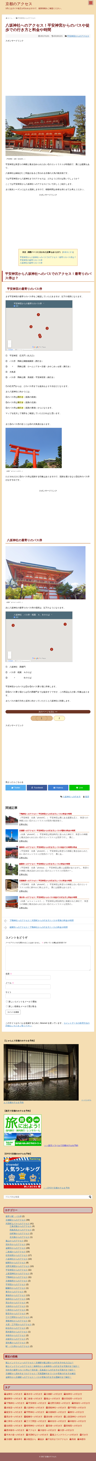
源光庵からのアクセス (16, 1343)
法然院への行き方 (14, 1426)
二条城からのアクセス (16, 1252)
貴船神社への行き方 (57, 1408)
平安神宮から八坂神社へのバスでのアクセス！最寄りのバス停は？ (48, 257)
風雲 (87, 797)
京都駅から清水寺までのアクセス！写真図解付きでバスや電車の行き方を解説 (41, 1374)
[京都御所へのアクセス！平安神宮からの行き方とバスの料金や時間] (12, 885)
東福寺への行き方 (82, 1403)
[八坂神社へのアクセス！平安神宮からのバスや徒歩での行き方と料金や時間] (58, 787)
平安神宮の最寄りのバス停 (31, 260)
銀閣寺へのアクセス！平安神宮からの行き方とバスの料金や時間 (44, 864)
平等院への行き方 (78, 1408)
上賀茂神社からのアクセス (18, 1274)
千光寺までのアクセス (58, 1439)
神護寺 (83, 1439)
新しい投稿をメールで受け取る (22, 1006)
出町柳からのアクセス (20, 1233)
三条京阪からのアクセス (21, 1226)
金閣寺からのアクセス (16, 1248)
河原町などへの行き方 (38, 1435)
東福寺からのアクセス (16, 1295)
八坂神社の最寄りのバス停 (31, 263)
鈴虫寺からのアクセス (16, 1328)
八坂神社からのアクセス (17, 1259)
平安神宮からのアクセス (78, 36)
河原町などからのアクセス (18, 1224)
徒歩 (42, 1439)
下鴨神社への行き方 (15, 1403)
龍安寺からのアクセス (16, 1314)
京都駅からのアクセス (16, 1220)
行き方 (85, 1435)
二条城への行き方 (34, 1399)
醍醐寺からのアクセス (16, 1288)
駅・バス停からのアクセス (18, 1346)
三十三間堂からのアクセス (18, 1317)
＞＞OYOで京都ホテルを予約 (56, 1188)
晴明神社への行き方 (35, 1426)
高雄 (74, 1439)
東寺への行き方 (77, 1412)
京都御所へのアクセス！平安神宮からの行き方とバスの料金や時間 (45, 881)
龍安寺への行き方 (14, 1412)
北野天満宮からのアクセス (18, 1266)
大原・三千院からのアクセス (19, 1324)
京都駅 (9, 1439)
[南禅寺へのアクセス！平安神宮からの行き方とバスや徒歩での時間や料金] (12, 852)
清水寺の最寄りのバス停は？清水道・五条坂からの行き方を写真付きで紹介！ (41, 1370)
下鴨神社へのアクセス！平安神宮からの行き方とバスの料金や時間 (45, 814)
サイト (9, 992)
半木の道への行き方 (15, 1435)
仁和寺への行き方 (14, 1421)
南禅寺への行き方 (74, 1394)
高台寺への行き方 (14, 1417)
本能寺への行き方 (78, 1421)
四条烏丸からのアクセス (21, 1230)
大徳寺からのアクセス (16, 1306)
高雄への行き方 (55, 1426)
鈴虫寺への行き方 (58, 1421)
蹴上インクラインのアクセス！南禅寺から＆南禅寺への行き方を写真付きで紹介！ (43, 1366)
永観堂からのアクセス (16, 1339)
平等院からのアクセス (16, 1284)
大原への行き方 (67, 1430)
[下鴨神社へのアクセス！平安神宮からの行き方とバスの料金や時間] (12, 819)
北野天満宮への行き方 (60, 1403)
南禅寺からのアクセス (16, 1299)
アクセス (32, 1430)
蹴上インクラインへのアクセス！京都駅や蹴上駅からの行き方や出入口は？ (40, 1363)
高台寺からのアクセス (16, 1303)
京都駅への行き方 (54, 1394)
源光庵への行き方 (54, 1417)
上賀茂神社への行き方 (76, 1417)
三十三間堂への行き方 (36, 1421)
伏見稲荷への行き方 (73, 1399)
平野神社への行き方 (35, 1412)
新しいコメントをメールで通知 (22, 1002)
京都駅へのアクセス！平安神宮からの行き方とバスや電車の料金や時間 (47, 831)
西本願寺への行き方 (15, 1430)
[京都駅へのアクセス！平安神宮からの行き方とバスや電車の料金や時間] (12, 835)
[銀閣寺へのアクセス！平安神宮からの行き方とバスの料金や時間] (12, 869)
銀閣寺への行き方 (14, 1399)
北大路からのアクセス (20, 1237)
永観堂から (31, 1439)
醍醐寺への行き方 (34, 1417)
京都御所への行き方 (57, 1412)
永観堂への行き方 (14, 1408)
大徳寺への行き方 (48, 1430)
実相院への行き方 (74, 1426)
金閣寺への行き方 (14, 1394)
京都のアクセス (19, 4)
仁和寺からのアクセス (16, 1310)
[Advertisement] (48, 68)
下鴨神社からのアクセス (17, 1277)
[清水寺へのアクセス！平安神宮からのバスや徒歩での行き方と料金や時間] (12, 902)
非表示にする (68, 252)
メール (10, 983)
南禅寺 (19, 1439)
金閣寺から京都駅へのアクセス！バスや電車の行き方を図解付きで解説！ (39, 1377)
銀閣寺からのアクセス (16, 1263)
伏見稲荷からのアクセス (17, 1255)
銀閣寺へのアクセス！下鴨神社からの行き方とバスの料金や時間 (39, 927)
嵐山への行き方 (53, 1399)
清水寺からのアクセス (16, 1244)
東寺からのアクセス (15, 1292)
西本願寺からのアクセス (17, 1332)
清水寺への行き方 (34, 1394)
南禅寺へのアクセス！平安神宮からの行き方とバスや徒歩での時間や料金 (48, 847)
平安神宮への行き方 (37, 1403)
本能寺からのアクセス (16, 1335)
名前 (9, 974)
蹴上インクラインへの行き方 (65, 1435)
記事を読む (23, 824)
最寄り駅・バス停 (14, 1216)
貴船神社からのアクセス (17, 1321)
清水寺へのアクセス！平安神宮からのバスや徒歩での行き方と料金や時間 (48, 897)
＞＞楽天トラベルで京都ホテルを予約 (61, 1145)
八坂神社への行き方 (72, 797)
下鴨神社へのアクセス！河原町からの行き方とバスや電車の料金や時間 (42, 920)
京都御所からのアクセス (17, 1281)
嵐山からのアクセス (15, 1241)
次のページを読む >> (48, 712)
